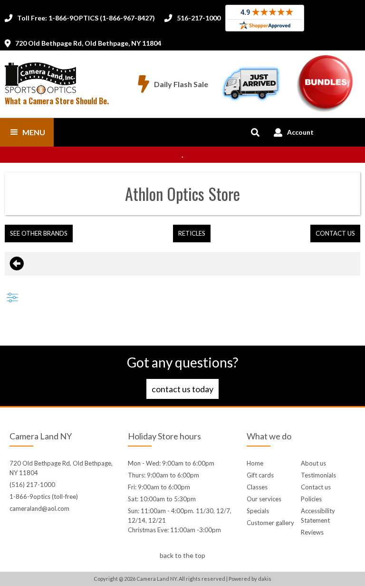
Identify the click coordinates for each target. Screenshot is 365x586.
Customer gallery (270, 522)
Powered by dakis (250, 579)
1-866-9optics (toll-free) (44, 496)
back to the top (182, 555)
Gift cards (260, 475)
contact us (335, 233)
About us (313, 463)
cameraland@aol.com (39, 508)
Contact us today (182, 389)
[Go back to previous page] (17, 264)
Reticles (191, 233)
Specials (258, 511)
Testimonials (318, 475)
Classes (257, 487)
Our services (264, 499)
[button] (27, 132)
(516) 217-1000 (32, 484)
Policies (311, 499)
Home (255, 463)
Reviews (312, 532)
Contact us (316, 487)
